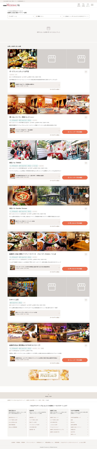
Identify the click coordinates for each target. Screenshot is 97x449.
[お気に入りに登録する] (86, 71)
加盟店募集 (57, 442)
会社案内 (13, 442)
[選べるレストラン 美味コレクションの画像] (48, 104)
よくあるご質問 (82, 442)
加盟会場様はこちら (49, 442)
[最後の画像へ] (87, 104)
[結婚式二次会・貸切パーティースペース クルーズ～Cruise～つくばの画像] (48, 241)
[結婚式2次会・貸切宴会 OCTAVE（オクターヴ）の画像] (48, 332)
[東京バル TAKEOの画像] (48, 150)
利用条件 (23, 442)
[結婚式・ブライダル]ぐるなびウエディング (16, 400)
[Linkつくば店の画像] (48, 287)
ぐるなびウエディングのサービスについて (69, 442)
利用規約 (18, 442)
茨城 (43, 400)
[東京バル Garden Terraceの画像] (48, 195)
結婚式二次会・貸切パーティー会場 (34, 400)
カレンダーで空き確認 (76, 132)
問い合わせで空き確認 (76, 223)
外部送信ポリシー (40, 442)
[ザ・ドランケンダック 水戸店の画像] (48, 59)
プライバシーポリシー (30, 442)
